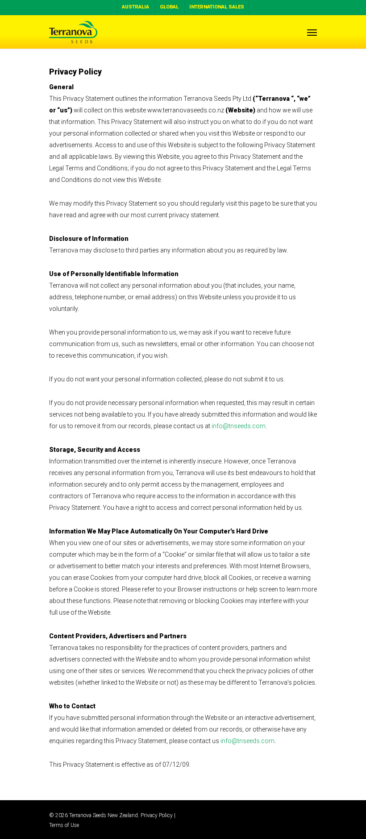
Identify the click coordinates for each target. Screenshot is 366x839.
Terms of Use (64, 825)
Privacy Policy (157, 815)
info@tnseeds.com (239, 426)
